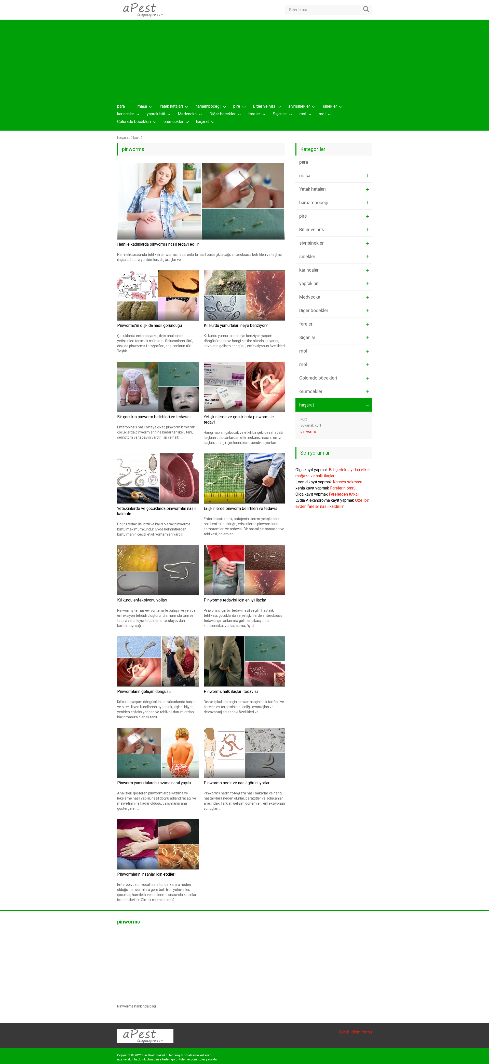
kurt (304, 419)
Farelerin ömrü (343, 488)
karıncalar (125, 113)
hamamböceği (208, 106)
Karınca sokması (347, 482)
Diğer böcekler (222, 113)
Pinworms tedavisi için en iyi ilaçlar (235, 600)
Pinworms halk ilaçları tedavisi (231, 691)
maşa (142, 106)
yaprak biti (156, 113)
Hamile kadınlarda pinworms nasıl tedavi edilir (158, 244)
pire (236, 106)
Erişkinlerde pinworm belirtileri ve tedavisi (241, 508)
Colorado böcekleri (134, 121)
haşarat (202, 121)
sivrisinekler (299, 106)
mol (303, 113)
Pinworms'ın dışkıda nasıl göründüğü (149, 325)
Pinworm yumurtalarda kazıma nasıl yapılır (154, 782)
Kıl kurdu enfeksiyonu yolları (142, 600)
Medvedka (187, 113)
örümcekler (173, 121)
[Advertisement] (244, 63)
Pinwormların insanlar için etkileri (146, 874)
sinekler (330, 106)
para (121, 106)
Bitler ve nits (264, 106)
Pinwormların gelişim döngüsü (144, 691)
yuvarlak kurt (311, 425)
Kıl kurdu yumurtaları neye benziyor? (236, 325)
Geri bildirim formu (355, 1032)
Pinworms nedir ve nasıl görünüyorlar (236, 782)
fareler (254, 113)
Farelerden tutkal (344, 494)
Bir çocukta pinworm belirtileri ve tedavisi (154, 416)
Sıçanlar (280, 113)
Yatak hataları (171, 106)
